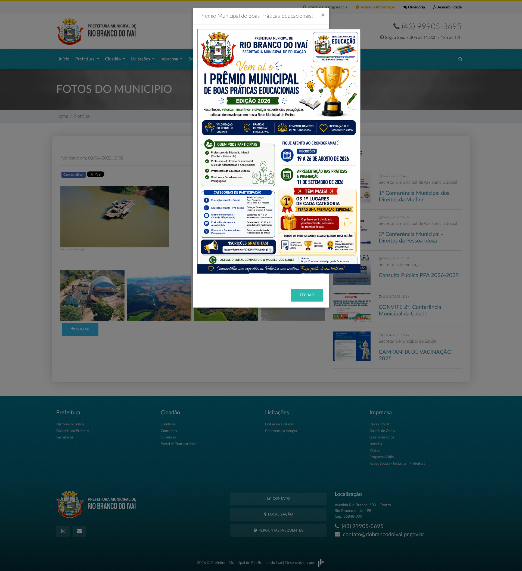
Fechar (307, 295)
